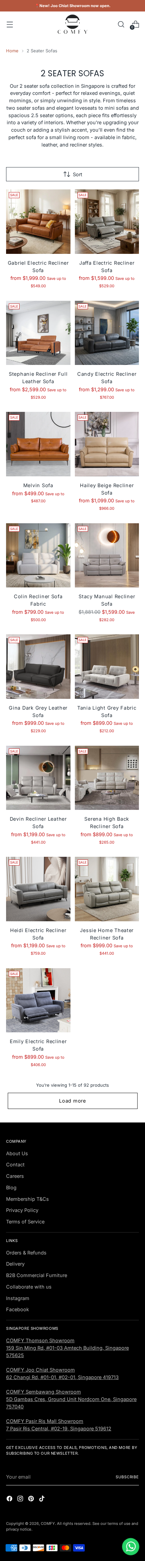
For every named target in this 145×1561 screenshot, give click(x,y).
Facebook (17, 1309)
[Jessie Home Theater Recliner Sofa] (107, 889)
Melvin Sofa (38, 485)
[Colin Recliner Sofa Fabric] (38, 555)
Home (12, 50)
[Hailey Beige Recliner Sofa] (107, 444)
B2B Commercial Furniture (36, 1275)
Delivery (15, 1264)
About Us (17, 1153)
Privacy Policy (22, 1210)
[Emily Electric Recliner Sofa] (38, 1000)
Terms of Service (25, 1221)
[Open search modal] (121, 24)
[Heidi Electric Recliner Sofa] (38, 889)
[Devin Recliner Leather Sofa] (38, 778)
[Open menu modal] (10, 24)
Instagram (17, 1298)
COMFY (48, 1523)
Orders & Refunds (26, 1252)
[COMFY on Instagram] (21, 1499)
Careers (15, 1176)
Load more (72, 1101)
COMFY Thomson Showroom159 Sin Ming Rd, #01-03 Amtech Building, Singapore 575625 (67, 1348)
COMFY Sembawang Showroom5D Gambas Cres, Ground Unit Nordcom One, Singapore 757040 (71, 1399)
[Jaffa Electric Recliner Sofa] (107, 221)
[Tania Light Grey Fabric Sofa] (107, 666)
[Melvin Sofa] (38, 444)
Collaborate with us (29, 1287)
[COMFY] (72, 24)
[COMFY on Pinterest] (32, 1499)
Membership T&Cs (27, 1199)
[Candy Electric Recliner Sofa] (107, 333)
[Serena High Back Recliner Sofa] (107, 778)
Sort (77, 174)
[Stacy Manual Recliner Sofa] (107, 555)
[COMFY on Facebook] (10, 1499)
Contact (15, 1164)
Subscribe (127, 1477)
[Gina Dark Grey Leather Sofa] (38, 666)
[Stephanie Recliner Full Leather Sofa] (38, 333)
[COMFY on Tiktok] (42, 1499)
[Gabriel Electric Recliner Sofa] (38, 221)
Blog (11, 1187)
